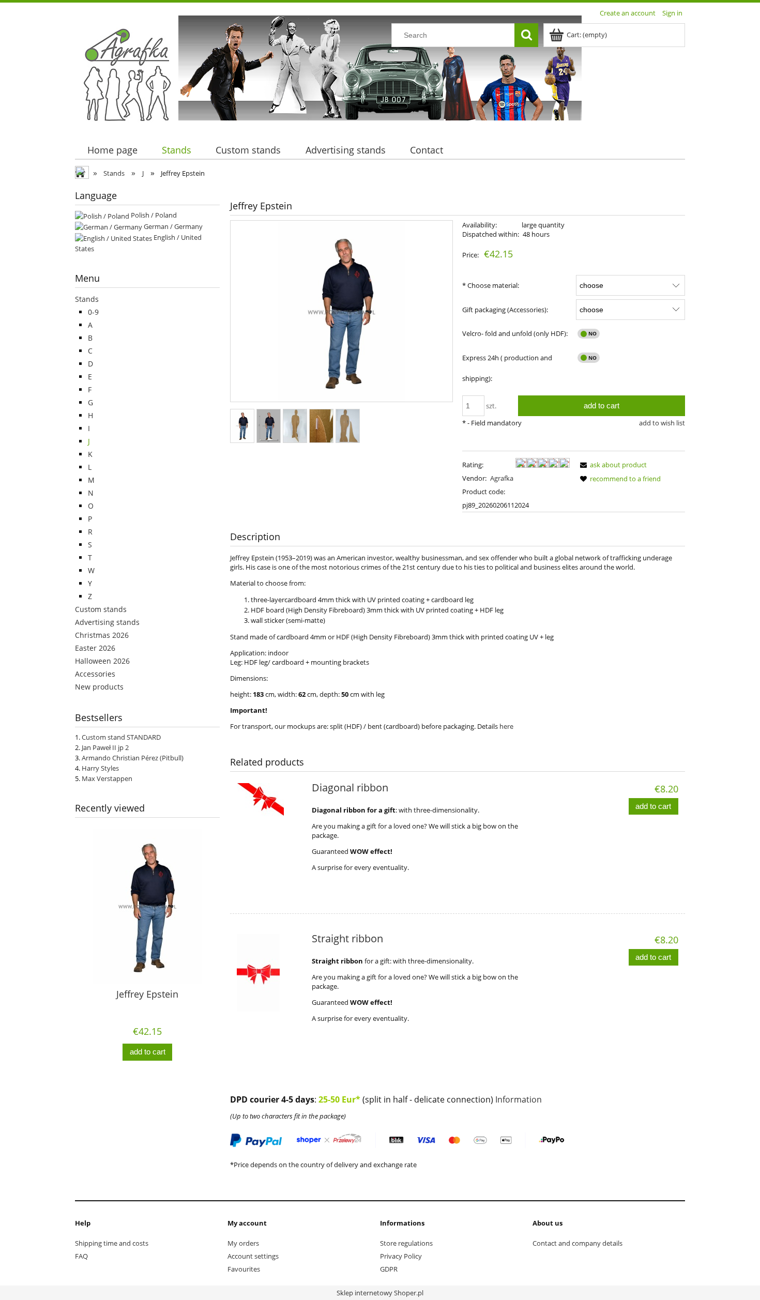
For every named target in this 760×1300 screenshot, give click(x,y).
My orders (243, 1243)
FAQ (81, 1256)
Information (518, 1099)
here (506, 726)
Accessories (95, 674)
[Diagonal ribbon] (269, 822)
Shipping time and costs (111, 1243)
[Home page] (126, 74)
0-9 (93, 312)
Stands (87, 299)
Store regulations (406, 1243)
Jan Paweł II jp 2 (105, 747)
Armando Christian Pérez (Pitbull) (133, 757)
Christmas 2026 (102, 635)
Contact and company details (577, 1243)
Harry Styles (100, 768)
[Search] (526, 35)
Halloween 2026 (102, 661)
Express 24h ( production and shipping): (507, 368)
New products (99, 687)
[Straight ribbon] (269, 973)
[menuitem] (112, 150)
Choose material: (490, 285)
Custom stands (101, 609)
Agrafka (501, 478)
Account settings (253, 1256)
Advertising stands (107, 622)
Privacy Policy (401, 1256)
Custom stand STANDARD (121, 737)
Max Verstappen (107, 778)
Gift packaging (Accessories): (505, 309)
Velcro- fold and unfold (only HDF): (515, 333)
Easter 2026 (95, 648)
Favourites (243, 1269)
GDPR (389, 1269)
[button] (611, 464)
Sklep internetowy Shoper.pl (380, 1292)
